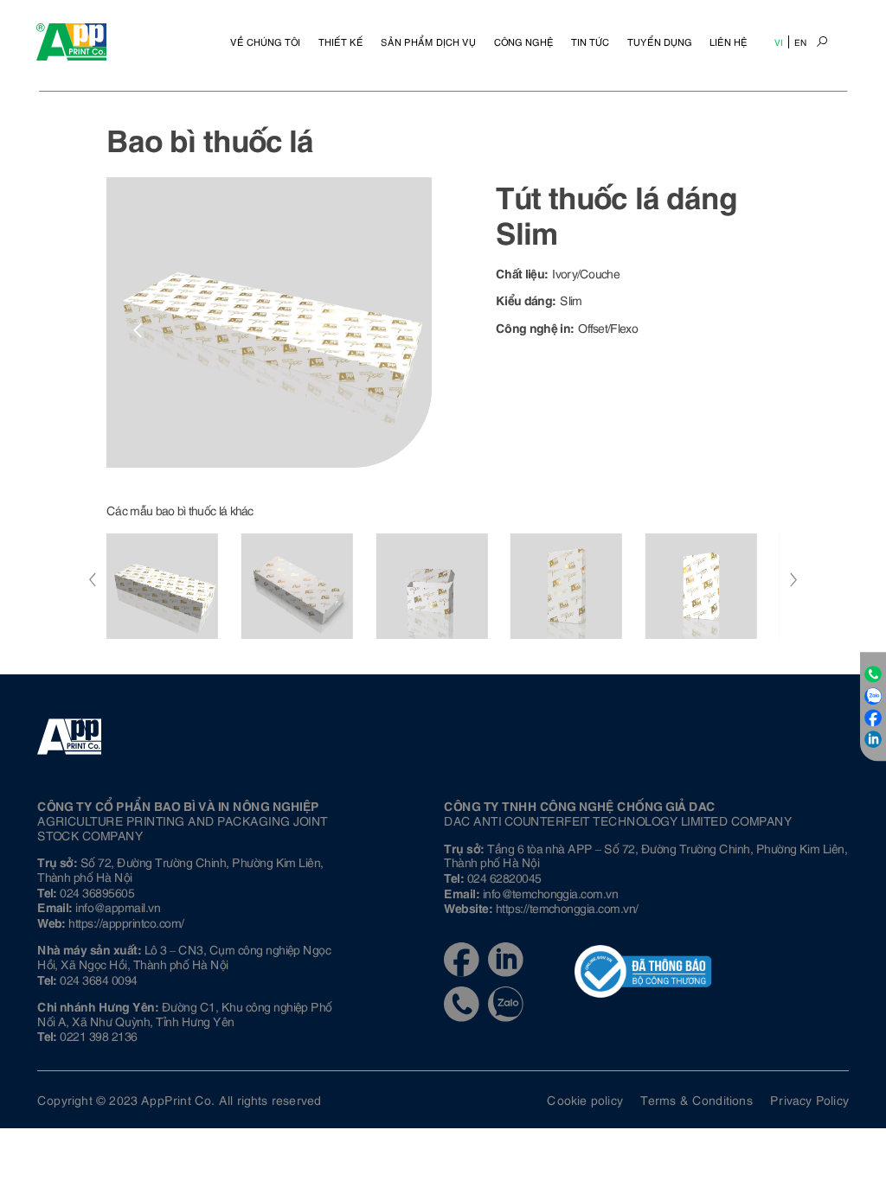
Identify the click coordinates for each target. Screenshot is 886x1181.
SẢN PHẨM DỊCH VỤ (428, 41)
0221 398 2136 (98, 1035)
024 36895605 (97, 892)
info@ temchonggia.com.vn (551, 892)
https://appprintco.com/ (125, 922)
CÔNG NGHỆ (524, 41)
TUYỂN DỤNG (659, 41)
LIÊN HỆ (728, 41)
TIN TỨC (590, 41)
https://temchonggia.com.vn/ (567, 907)
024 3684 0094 (98, 979)
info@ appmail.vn (117, 906)
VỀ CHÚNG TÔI (265, 41)
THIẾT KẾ (340, 41)
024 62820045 (504, 877)
